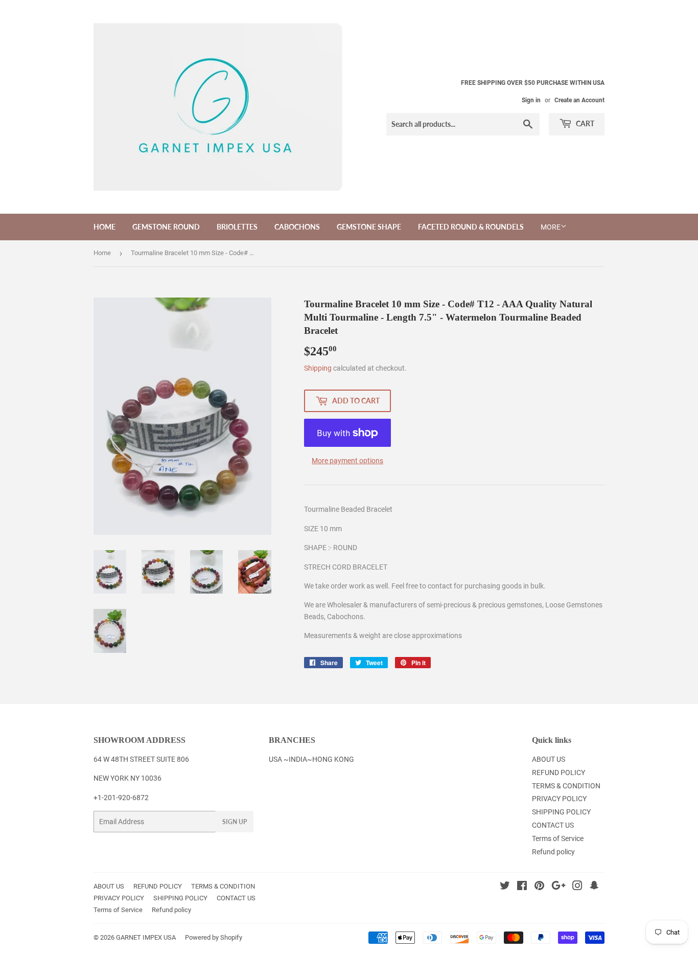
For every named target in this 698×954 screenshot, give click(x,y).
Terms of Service (558, 838)
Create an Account (579, 100)
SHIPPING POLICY (561, 812)
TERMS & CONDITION (566, 786)
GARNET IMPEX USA (146, 937)
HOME (104, 226)
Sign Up (234, 822)
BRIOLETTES (237, 226)
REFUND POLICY (558, 772)
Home (102, 253)
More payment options (347, 461)
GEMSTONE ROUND (166, 226)
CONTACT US (553, 825)
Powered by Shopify (213, 937)
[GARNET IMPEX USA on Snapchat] (594, 887)
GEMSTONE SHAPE (369, 226)
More (551, 227)
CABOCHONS (297, 226)
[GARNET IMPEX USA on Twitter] (505, 887)
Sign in (531, 100)
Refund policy (553, 852)
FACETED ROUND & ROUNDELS (471, 226)
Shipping (318, 368)
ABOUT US (548, 759)
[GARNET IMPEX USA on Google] (558, 887)
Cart (584, 123)
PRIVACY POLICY (559, 798)
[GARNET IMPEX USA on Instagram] (577, 887)
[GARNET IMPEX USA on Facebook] (522, 887)
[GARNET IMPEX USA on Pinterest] (539, 887)
